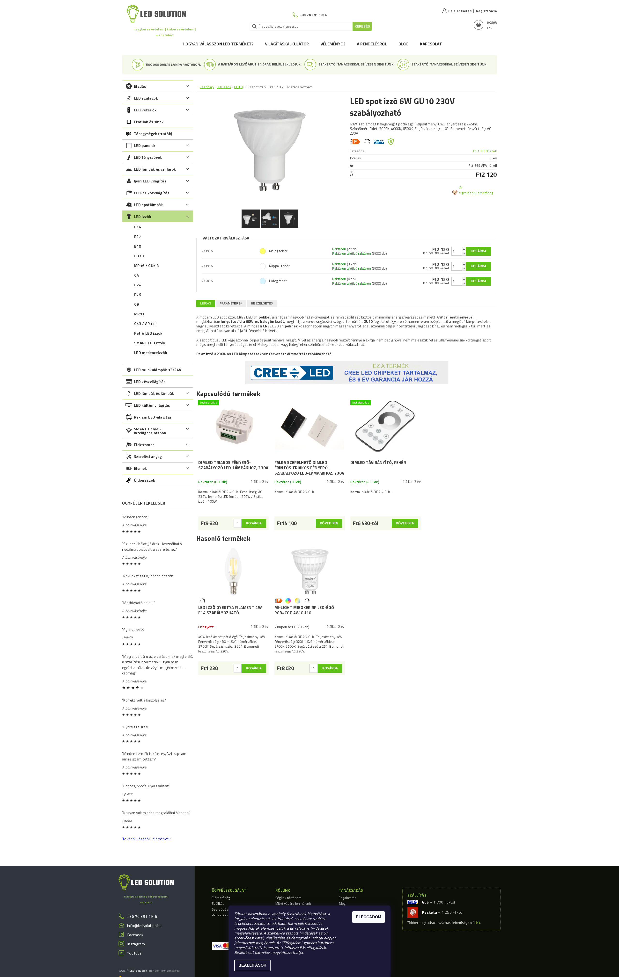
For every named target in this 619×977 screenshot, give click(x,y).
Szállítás (218, 903)
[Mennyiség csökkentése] (464, 253)
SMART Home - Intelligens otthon (150, 431)
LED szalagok (146, 98)
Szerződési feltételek (228, 909)
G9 (136, 304)
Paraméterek (231, 303)
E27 (137, 236)
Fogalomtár (347, 897)
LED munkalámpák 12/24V (157, 370)
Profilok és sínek (148, 122)
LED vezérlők (145, 110)
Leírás (205, 303)
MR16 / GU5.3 (146, 265)
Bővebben (329, 523)
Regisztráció (486, 10)
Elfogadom (368, 917)
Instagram (136, 944)
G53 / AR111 (145, 323)
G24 (137, 285)
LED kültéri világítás (152, 405)
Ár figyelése (466, 190)
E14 (137, 227)
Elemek (140, 468)
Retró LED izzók (148, 333)
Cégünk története (288, 897)
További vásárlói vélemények (146, 839)
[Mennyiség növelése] (464, 249)
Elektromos (144, 445)
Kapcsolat (431, 44)
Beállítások (252, 965)
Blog (403, 44)
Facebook (135, 935)
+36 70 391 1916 (142, 916)
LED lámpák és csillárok (155, 169)
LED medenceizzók (150, 352)
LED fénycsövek (148, 157)
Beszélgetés (262, 303)
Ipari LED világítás (150, 181)
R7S (137, 294)
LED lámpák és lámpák (154, 393)
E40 (137, 246)
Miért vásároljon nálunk (293, 903)
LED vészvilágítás (149, 381)
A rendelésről (372, 44)
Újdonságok (144, 480)
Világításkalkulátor (287, 44)
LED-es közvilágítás (151, 193)
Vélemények (333, 44)
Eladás (140, 86)
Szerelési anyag (148, 456)
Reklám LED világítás (153, 417)
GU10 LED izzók (485, 150)
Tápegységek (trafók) (153, 134)
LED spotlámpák (148, 205)
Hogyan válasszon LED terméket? (218, 44)
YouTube (134, 953)
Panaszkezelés (223, 915)
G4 (136, 275)
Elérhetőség (221, 897)
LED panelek (144, 145)
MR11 (139, 314)
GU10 (139, 256)
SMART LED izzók (149, 343)
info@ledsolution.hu (144, 925)
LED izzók (142, 216)
